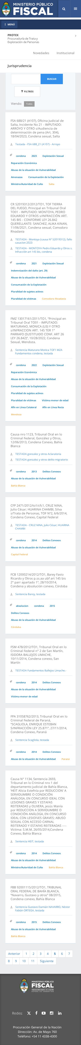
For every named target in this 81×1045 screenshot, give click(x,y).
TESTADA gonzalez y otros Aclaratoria (38, 454)
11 (33, 961)
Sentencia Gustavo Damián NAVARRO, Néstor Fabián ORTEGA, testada (42, 908)
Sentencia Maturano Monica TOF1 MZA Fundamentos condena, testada (38, 351)
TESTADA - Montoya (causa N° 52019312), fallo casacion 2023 (43, 241)
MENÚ (11, 24)
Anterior (14, 954)
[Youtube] (44, 1013)
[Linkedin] (59, 1013)
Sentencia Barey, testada (30, 594)
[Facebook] (36, 1013)
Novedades (41, 53)
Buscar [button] (51, 78)
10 (24, 961)
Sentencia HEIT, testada (29, 841)
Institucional (66, 53)
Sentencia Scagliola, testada (32, 740)
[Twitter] (29, 1013)
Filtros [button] (28, 91)
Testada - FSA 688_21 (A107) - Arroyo (37, 144)
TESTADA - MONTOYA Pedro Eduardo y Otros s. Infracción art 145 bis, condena (43, 250)
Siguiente (47, 961)
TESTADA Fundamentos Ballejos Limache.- (40, 670)
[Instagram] (51, 1013)
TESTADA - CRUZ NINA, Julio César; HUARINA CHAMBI (42, 526)
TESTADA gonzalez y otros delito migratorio (41, 459)
